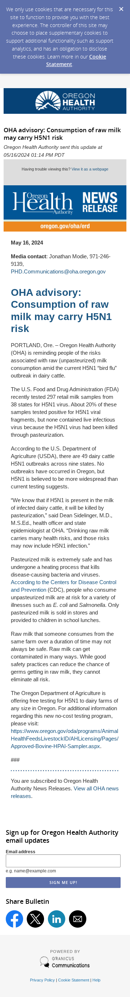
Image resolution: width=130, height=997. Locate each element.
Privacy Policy (42, 980)
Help (96, 980)
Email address (20, 851)
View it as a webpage (90, 169)
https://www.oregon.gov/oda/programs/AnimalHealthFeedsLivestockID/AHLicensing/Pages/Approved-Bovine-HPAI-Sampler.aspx (64, 738)
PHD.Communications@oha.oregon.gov (58, 271)
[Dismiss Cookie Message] (121, 7)
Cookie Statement (73, 980)
